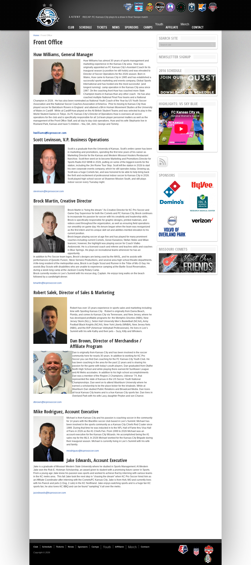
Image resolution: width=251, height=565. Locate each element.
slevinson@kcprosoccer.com (48, 191)
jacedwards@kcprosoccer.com (49, 492)
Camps (148, 27)
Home (36, 35)
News (116, 27)
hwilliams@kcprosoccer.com (49, 133)
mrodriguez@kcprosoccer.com (82, 450)
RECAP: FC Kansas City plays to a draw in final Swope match (115, 17)
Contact (198, 27)
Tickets (102, 27)
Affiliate (172, 27)
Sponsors (131, 27)
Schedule (85, 27)
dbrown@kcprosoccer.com (47, 402)
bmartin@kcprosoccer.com (47, 283)
